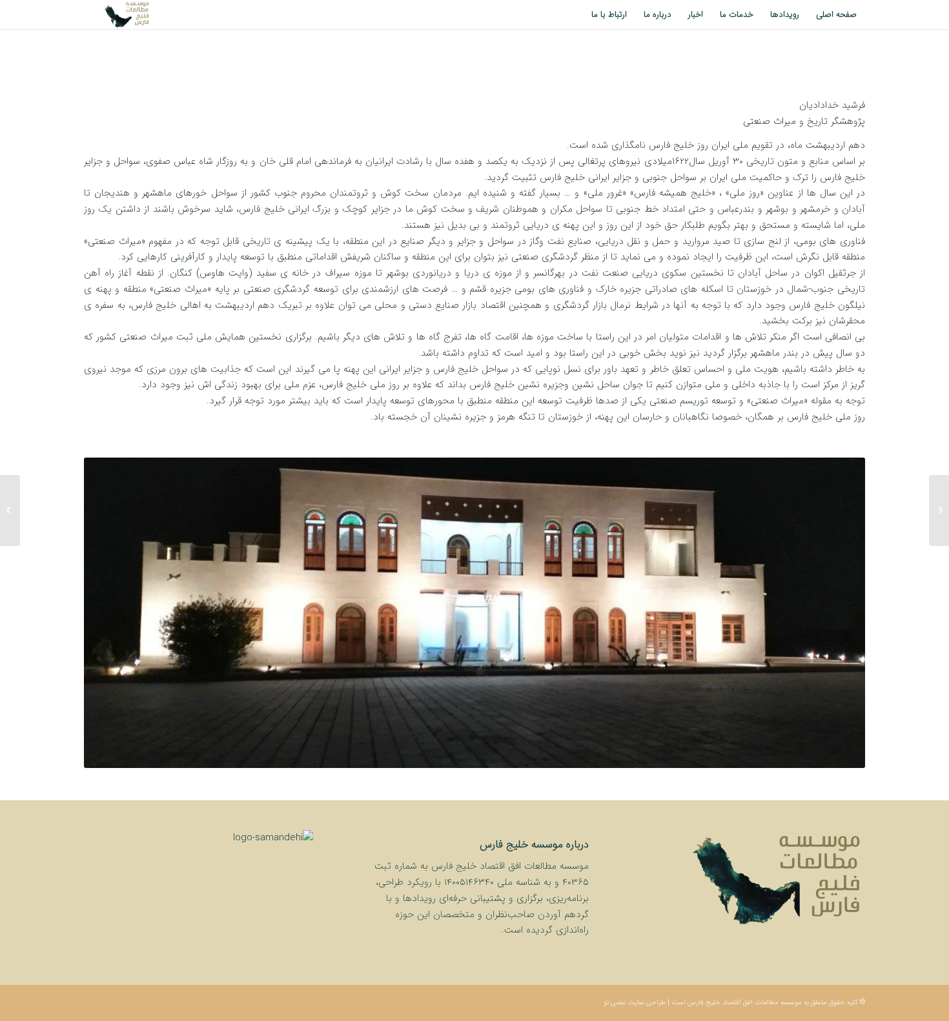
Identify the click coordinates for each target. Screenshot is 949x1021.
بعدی (836, 612)
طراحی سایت (647, 1002)
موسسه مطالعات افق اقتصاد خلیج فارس (745, 1002)
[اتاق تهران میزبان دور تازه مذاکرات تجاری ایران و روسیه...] (939, 510)
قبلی (113, 612)
